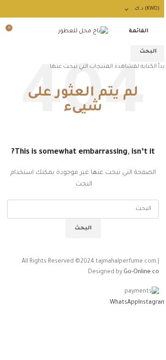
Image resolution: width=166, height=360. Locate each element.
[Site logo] (83, 32)
